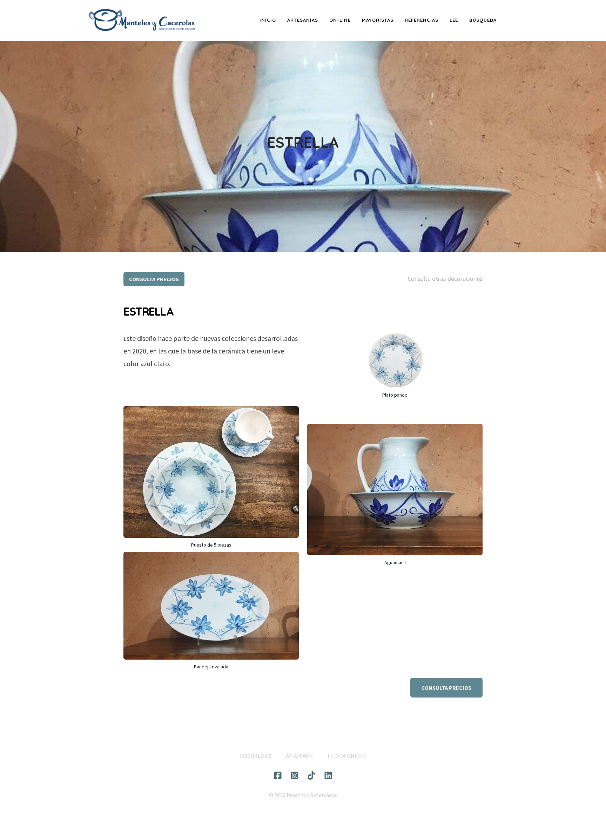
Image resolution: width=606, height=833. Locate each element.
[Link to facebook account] (278, 775)
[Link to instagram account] (294, 775)
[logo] (141, 20)
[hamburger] (204, 15)
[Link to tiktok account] (311, 775)
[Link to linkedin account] (328, 775)
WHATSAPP (299, 755)
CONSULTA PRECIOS (154, 279)
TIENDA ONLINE (346, 755)
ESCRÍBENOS (255, 755)
